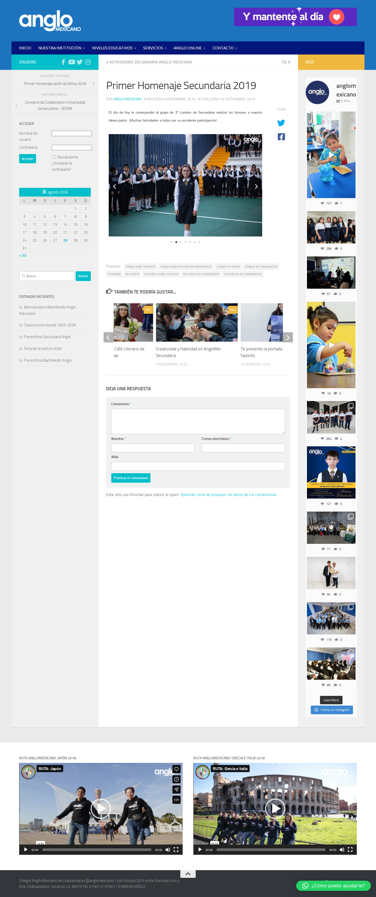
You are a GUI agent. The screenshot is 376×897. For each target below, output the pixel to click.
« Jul (22, 255)
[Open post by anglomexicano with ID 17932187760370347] (331, 345)
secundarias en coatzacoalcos (243, 274)
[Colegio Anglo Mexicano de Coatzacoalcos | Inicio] (50, 20)
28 (65, 240)
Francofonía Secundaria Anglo (47, 336)
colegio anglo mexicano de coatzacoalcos (186, 266)
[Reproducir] (25, 849)
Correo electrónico (216, 439)
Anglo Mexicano (128, 99)
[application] (101, 809)
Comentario (121, 404)
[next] (288, 337)
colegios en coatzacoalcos (261, 266)
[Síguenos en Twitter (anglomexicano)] (79, 62)
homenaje (114, 274)
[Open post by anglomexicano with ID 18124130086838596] (331, 417)
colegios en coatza (228, 266)
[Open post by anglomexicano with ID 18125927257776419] (331, 472)
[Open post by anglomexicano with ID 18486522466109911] (331, 155)
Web (114, 457)
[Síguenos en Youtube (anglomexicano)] (71, 62)
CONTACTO (223, 48)
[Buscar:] (46, 276)
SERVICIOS (153, 48)
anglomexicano (331, 116)
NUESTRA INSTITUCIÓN (59, 48)
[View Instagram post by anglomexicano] (351, 193)
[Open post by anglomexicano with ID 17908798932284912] (331, 528)
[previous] (109, 337)
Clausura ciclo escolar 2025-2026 (50, 325)
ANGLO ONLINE (188, 48)
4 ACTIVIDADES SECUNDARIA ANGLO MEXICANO (149, 62)
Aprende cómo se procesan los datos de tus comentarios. (229, 494)
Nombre (118, 439)
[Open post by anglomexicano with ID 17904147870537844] (331, 272)
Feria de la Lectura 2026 (42, 348)
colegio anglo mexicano (140, 266)
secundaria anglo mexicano (161, 274)
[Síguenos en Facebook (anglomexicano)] (63, 62)
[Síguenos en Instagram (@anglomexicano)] (88, 62)
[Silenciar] (167, 849)
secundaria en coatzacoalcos (201, 274)
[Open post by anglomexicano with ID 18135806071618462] (331, 663)
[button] (114, 186)
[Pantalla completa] (176, 849)
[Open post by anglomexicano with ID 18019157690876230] (331, 618)
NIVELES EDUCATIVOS (112, 48)
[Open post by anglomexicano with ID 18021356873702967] (331, 573)
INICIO (25, 48)
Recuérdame (68, 157)
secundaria (132, 274)
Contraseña (28, 147)
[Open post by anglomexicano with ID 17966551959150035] (331, 227)
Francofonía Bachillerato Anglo (48, 360)
